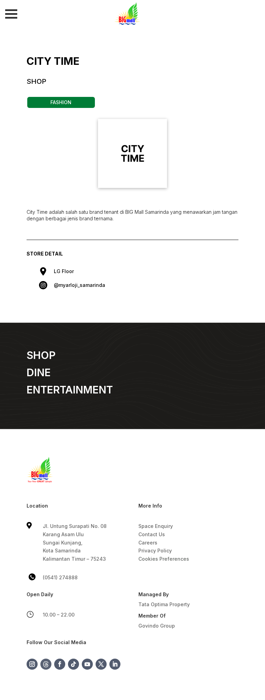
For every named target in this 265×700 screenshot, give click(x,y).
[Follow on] (45, 664)
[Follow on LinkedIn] (114, 664)
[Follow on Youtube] (87, 664)
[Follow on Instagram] (32, 664)
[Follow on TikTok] (73, 664)
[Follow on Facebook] (59, 664)
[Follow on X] (101, 664)
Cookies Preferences (163, 559)
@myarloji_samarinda (79, 285)
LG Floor (64, 271)
